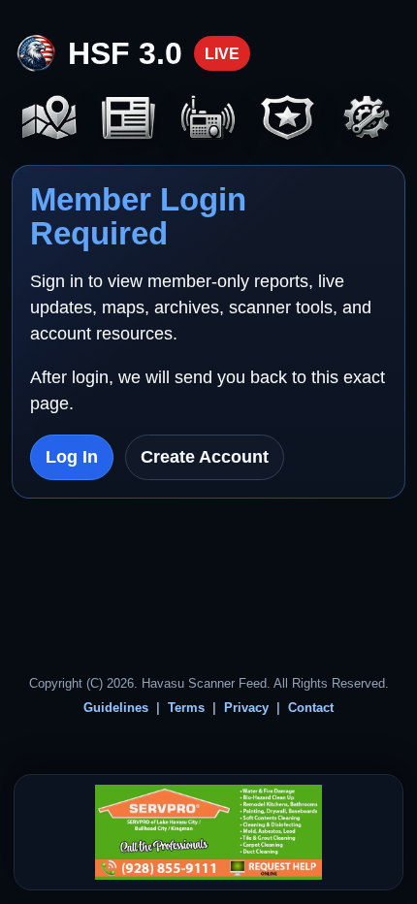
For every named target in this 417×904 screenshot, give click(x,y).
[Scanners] (208, 119)
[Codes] (288, 119)
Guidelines (115, 707)
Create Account (205, 457)
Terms (186, 707)
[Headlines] (129, 119)
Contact (311, 707)
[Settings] (367, 119)
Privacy (246, 707)
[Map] (49, 119)
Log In (72, 457)
